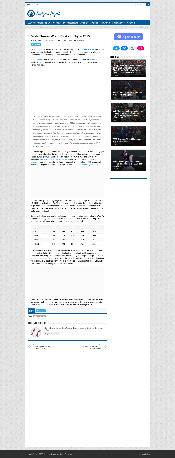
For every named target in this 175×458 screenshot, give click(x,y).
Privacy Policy (144, 454)
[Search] (148, 4)
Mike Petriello (38, 40)
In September (36, 60)
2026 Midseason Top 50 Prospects (44, 23)
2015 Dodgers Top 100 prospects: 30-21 (41, 346)
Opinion (94, 23)
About (35, 4)
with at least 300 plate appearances (55, 159)
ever (89, 165)
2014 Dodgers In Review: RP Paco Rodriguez (91, 346)
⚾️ (128, 37)
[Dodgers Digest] (43, 13)
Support (131, 23)
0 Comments (81, 40)
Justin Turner (88, 49)
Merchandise (118, 23)
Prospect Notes (70, 23)
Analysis (84, 23)
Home (29, 4)
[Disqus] (67, 414)
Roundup (105, 23)
